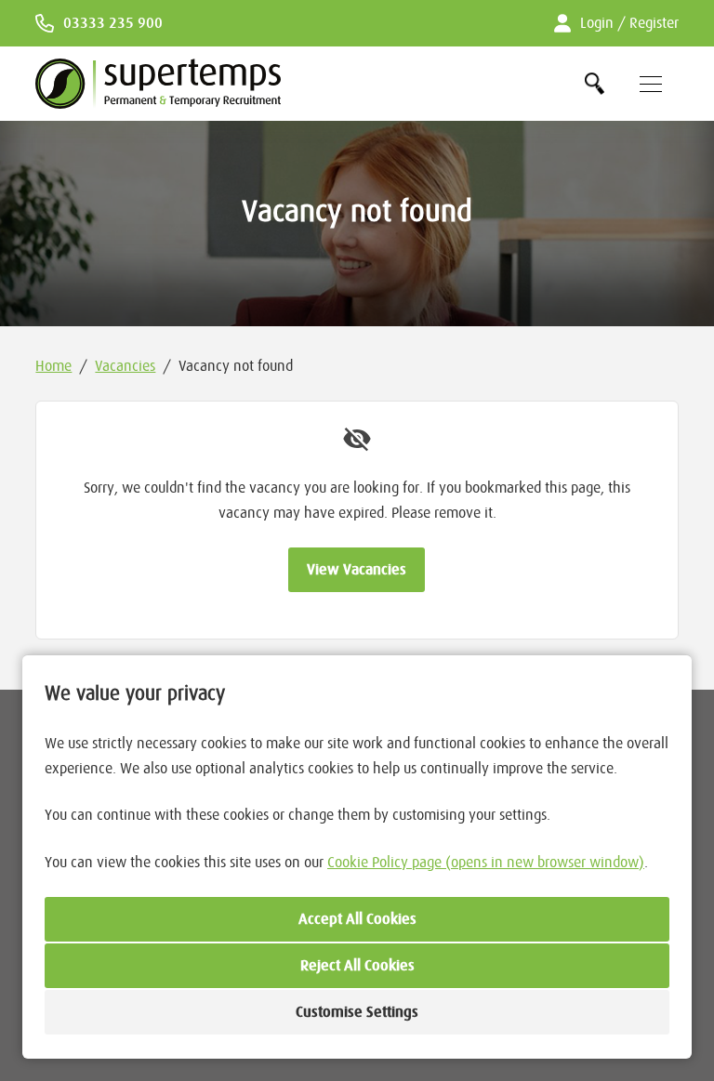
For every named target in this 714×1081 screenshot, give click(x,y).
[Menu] (651, 83)
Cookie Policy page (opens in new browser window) (485, 862)
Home (53, 366)
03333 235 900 (113, 23)
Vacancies (125, 366)
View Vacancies (356, 569)
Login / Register (629, 23)
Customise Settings (357, 1012)
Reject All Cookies (357, 965)
